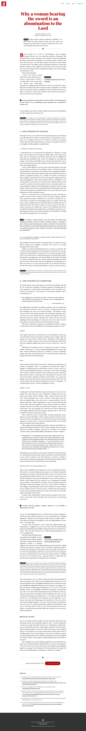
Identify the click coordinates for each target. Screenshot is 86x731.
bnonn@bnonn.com (43, 724)
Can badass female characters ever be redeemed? (54, 80)
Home (62, 3)
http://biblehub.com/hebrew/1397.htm (31, 688)
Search (80, 3)
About (73, 3)
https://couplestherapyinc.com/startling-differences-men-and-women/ (38, 678)
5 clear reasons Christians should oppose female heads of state (53, 540)
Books (68, 3)
